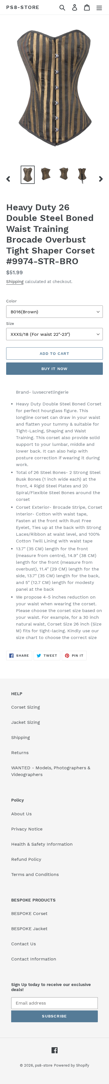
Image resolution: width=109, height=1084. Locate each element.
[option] (28, 175)
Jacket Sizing (25, 722)
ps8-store (22, 7)
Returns (20, 752)
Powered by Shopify (71, 1065)
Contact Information (33, 959)
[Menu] (99, 7)
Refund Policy (26, 859)
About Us (21, 813)
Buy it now (54, 368)
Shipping (14, 281)
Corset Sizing (25, 707)
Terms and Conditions (35, 874)
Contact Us (23, 943)
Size (10, 323)
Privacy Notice (26, 829)
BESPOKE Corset (29, 913)
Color (11, 301)
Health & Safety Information (42, 844)
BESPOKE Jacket (29, 928)
